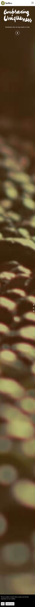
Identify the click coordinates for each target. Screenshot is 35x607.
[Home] (6, 3)
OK (3, 604)
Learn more (10, 604)
